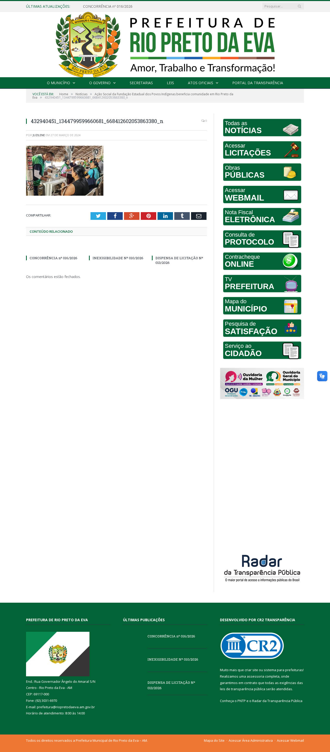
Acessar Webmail (290, 740)
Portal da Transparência (257, 82)
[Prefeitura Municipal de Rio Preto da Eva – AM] (165, 43)
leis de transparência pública (242, 689)
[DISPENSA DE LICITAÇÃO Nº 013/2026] (179, 248)
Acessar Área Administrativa (251, 740)
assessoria (255, 676)
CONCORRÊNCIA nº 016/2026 (53, 258)
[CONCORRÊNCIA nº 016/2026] (53, 248)
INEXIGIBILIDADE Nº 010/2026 (108, 6)
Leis (170, 82)
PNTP (241, 700)
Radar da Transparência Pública (277, 700)
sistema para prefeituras (283, 670)
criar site (251, 670)
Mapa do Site (214, 740)
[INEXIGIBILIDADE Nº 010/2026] (116, 248)
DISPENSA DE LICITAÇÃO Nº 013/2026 (171, 685)
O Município (58, 82)
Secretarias (141, 82)
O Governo (100, 82)
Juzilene (39, 135)
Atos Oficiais (200, 82)
